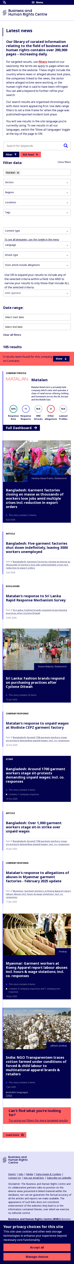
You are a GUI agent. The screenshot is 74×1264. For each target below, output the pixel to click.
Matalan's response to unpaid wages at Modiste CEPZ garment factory (37, 725)
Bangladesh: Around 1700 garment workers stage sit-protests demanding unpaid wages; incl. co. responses (38, 739)
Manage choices (37, 1257)
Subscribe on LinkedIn (59, 1177)
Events (12, 1174)
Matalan (39, 379)
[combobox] (37, 230)
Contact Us (14, 1177)
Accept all (37, 1247)
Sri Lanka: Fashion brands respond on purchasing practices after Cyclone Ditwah (36, 612)
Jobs (21, 1174)
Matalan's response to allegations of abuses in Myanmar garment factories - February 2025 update (37, 876)
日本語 (9, 1095)
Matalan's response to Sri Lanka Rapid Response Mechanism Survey (36, 598)
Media (29, 1174)
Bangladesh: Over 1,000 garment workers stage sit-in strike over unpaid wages (34, 827)
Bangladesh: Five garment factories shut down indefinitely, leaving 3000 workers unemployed (37, 547)
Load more (12, 1135)
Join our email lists (34, 1177)
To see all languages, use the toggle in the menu (31, 239)
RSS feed (28, 154)
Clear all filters (12, 334)
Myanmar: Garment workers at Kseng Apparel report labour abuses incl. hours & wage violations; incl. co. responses (38, 894)
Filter (9, 154)
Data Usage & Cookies (48, 1174)
